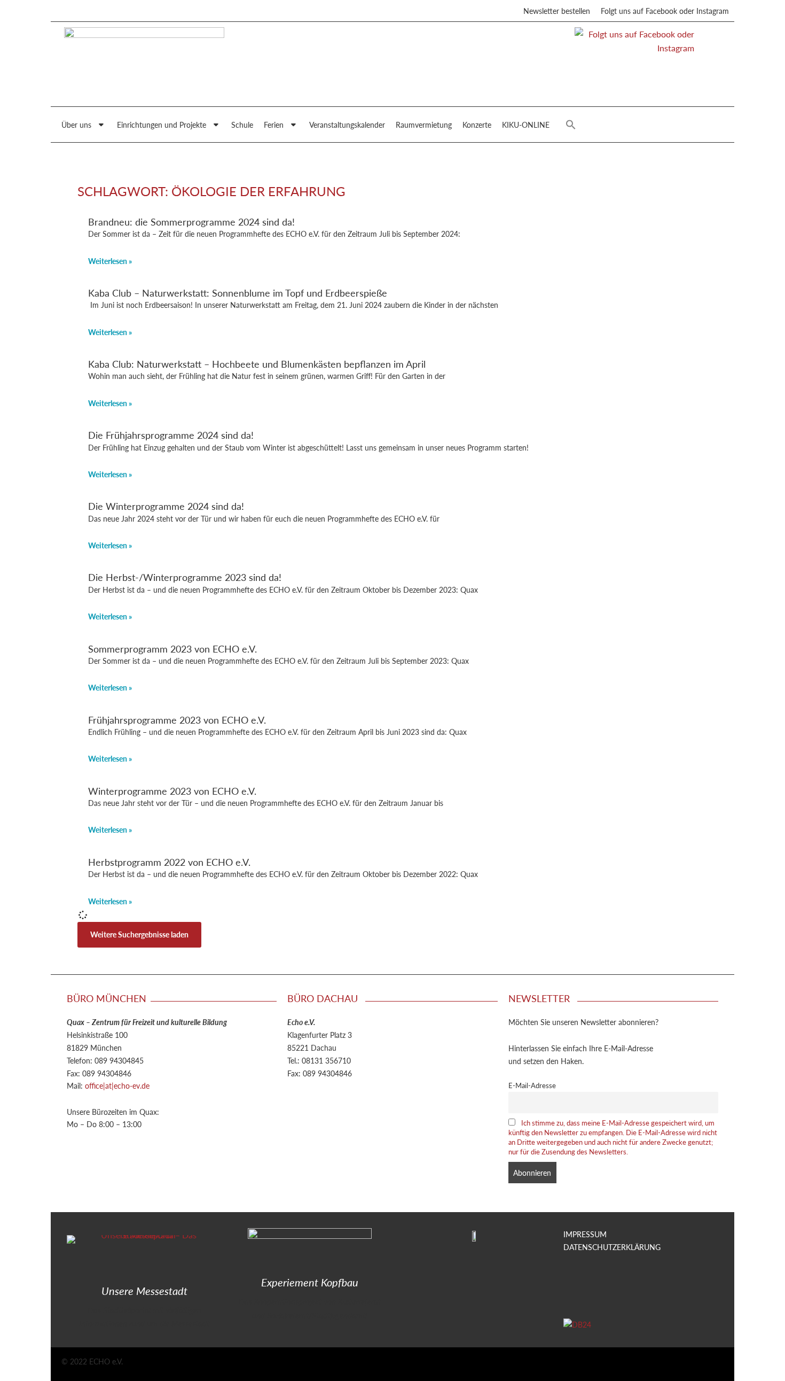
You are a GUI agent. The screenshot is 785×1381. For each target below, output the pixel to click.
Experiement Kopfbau (309, 1282)
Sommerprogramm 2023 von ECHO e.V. (172, 648)
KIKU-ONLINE (526, 124)
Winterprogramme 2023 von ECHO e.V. (172, 790)
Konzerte (476, 124)
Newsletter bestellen (556, 10)
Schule (242, 124)
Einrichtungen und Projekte (161, 124)
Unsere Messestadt (144, 1290)
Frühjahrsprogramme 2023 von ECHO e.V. (177, 719)
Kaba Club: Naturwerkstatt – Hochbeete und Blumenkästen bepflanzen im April (257, 363)
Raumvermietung (424, 124)
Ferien (274, 124)
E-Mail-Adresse (532, 1085)
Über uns (76, 124)
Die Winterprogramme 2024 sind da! (166, 506)
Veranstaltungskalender (347, 124)
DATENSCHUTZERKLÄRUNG (612, 1247)
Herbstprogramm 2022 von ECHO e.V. (169, 861)
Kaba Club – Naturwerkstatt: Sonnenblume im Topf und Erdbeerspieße (237, 292)
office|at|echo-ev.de (117, 1085)
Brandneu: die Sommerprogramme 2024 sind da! (191, 221)
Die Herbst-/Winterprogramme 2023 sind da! (184, 577)
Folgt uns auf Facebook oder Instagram (665, 10)
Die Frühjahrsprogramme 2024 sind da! (171, 434)
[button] (571, 124)
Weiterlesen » (110, 260)
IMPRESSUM (585, 1234)
